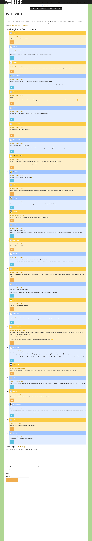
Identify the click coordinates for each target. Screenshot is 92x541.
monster (24, 25)
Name (8, 470)
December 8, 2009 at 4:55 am (16, 127)
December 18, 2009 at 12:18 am (17, 368)
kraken (19, 25)
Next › (55, 8)
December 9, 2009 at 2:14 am (16, 303)
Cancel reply (29, 446)
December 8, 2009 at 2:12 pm (16, 243)
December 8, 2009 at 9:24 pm (16, 287)
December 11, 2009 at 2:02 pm (17, 351)
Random (50, 8)
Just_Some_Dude (16, 155)
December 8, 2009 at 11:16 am (17, 215)
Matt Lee (14, 300)
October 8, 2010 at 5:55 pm (16, 395)
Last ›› (59, 8)
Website (8, 476)
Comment (8, 466)
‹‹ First (32, 8)
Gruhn (13, 198)
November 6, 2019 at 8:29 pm (17, 436)
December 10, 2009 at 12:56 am (17, 330)
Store (52, 2)
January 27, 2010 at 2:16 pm (16, 381)
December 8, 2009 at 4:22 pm (16, 257)
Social (85, 2)
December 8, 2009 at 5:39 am (16, 143)
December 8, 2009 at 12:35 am (17, 50)
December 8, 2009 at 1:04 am (16, 66)
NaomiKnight (22, 447)
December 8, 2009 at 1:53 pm (16, 228)
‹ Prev (37, 8)
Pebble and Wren (60, 2)
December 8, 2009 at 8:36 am (16, 202)
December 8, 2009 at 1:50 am (16, 79)
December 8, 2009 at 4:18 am (16, 111)
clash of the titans (13, 25)
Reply (12, 42)
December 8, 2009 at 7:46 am (16, 188)
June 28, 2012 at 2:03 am (15, 423)
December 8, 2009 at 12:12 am (17, 36)
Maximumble (70, 2)
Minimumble (79, 2)
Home (41, 2)
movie (27, 25)
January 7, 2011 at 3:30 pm (16, 408)
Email (8, 473)
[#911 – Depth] (46, 6)
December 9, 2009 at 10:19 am (17, 317)
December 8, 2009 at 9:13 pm (16, 272)
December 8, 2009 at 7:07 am (16, 175)
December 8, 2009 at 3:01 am (16, 95)
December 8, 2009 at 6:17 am (16, 159)
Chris (26, 16)
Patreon (47, 2)
